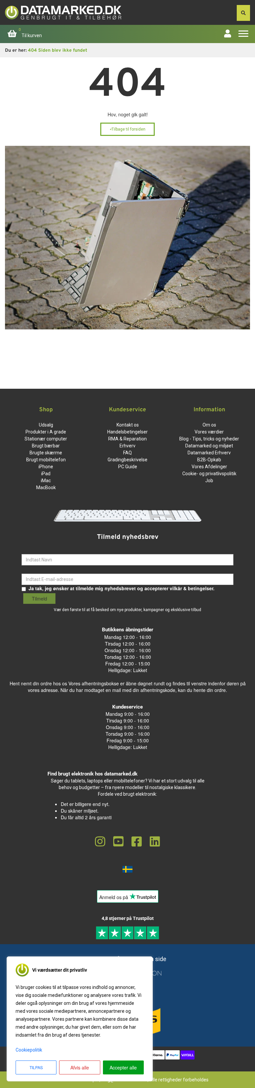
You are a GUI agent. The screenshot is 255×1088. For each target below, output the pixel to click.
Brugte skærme (46, 452)
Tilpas (36, 1067)
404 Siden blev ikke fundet (57, 50)
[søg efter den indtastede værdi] (243, 13)
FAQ (127, 452)
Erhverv (127, 445)
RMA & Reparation (127, 438)
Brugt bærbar (46, 445)
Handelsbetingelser (127, 431)
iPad (45, 473)
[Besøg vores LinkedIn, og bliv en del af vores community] (155, 842)
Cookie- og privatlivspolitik (209, 473)
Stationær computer (46, 438)
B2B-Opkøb (209, 459)
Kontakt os (128, 425)
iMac (46, 480)
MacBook (46, 487)
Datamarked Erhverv (209, 452)
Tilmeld (39, 598)
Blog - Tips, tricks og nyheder (209, 438)
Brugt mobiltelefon (46, 459)
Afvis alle (79, 1067)
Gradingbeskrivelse (127, 459)
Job (209, 480)
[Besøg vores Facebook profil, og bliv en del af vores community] (136, 842)
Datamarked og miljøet (209, 445)
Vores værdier (209, 431)
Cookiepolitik (29, 1050)
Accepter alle (123, 1067)
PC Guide (127, 466)
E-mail (29, 568)
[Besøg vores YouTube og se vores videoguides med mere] (118, 842)
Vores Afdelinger (209, 466)
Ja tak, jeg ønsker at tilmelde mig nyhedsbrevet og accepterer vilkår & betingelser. (121, 588)
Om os (209, 425)
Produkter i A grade (46, 431)
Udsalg (46, 425)
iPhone (46, 466)
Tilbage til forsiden (127, 129)
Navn (27, 549)
